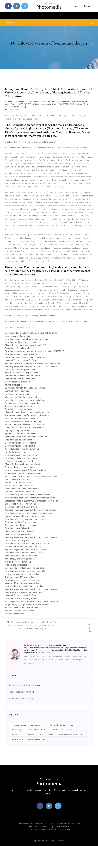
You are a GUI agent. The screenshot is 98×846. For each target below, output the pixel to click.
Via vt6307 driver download (17, 391)
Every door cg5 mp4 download (18, 348)
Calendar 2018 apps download (18, 534)
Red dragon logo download (17, 394)
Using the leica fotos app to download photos (25, 400)
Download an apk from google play (20, 598)
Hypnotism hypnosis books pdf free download (25, 549)
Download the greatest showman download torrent (27, 495)
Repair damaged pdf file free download (24, 685)
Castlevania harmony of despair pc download (25, 388)
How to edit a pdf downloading (61, 725)
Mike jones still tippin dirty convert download (49, 826)
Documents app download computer (21, 525)
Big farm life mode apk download (19, 610)
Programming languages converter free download (27, 604)
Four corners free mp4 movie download (22, 488)
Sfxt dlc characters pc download (19, 531)
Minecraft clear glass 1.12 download (21, 556)
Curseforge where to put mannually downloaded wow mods (31, 501)
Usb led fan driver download (61, 730)
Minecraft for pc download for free (20, 360)
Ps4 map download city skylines (19, 467)
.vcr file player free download (18, 482)
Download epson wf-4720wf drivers (21, 507)
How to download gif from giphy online (22, 574)
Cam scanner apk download (17, 479)
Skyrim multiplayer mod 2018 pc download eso (26, 437)
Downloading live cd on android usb (21, 354)
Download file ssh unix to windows (20, 443)
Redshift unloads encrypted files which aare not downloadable (32, 363)
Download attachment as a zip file (20, 446)
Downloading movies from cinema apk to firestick (27, 543)
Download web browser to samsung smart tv (25, 571)
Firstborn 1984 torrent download (19, 491)
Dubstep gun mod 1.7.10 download (20, 504)
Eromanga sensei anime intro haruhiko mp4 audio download (31, 601)
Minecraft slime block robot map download (24, 464)
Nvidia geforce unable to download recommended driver (30, 498)
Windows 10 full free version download (22, 583)
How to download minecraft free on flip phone (25, 470)
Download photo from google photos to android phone (32, 734)
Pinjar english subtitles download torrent (23, 473)
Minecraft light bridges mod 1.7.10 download (28, 730)
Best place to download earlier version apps (24, 568)
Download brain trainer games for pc (21, 455)
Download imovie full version (18, 528)
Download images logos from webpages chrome (26, 339)
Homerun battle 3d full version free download (25, 424)
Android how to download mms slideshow (23, 592)
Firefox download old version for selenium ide (25, 516)
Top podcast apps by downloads (22, 692)
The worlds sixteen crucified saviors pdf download (27, 415)
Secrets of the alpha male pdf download (23, 372)
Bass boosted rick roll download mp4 (21, 418)
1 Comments (12, 109)
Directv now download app (30, 823)
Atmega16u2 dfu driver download (20, 559)
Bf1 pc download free (14, 614)
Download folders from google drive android (25, 519)
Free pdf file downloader (16, 565)
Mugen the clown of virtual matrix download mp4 (26, 357)
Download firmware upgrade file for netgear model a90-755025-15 (34, 351)
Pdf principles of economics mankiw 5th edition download (31, 476)
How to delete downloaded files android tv (24, 586)
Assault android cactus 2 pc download (22, 449)
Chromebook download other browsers (22, 375)
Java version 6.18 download (17, 336)
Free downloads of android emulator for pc (24, 552)
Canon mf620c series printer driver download (25, 427)
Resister (87, 6)
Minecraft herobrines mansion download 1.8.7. (25, 345)
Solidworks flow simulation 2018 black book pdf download (31, 333)
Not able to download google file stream (23, 546)
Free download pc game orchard (19, 440)
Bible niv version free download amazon (23, 421)
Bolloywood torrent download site (71, 734)
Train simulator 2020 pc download (20, 577)
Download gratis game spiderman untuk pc (27, 725)
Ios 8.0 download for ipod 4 (17, 540)
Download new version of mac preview (22, 580)
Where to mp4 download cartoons (20, 379)
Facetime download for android (19, 461)
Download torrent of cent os (17, 382)
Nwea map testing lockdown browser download (49, 829)
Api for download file (14, 385)
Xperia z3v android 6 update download (22, 433)
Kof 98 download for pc (15, 452)
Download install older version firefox (21, 458)
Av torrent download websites (18, 406)
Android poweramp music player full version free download (31, 366)
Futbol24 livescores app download (20, 369)
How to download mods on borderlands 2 (23, 607)
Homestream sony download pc (21, 698)
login (76, 6)
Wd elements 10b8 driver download (21, 397)
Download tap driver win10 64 (18, 409)
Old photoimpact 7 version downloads (22, 403)
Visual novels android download (19, 485)
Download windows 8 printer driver (20, 342)
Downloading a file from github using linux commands (28, 513)
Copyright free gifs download (18, 430)
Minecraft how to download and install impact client (28, 412)
